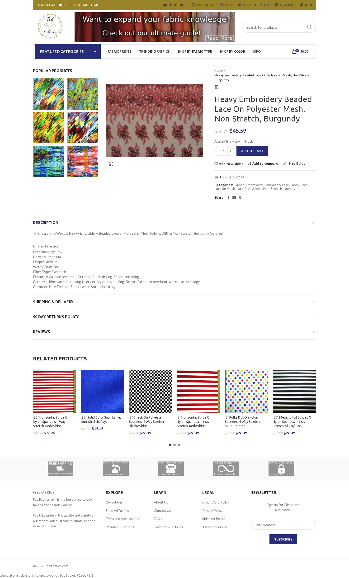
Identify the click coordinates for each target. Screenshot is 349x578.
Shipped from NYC (256, 5)
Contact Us (206, 5)
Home (218, 70)
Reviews (41, 332)
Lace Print (244, 189)
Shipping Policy (213, 519)
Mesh (257, 189)
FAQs (158, 519)
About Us (161, 502)
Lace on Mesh (225, 189)
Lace (304, 185)
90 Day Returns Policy (56, 317)
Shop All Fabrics (117, 510)
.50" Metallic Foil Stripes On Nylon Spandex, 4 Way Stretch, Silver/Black (293, 421)
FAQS (228, 5)
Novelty (289, 189)
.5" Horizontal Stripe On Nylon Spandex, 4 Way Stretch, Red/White (194, 421)
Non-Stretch (272, 189)
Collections (114, 502)
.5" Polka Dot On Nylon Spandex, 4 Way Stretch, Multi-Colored (242, 421)
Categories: (223, 185)
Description (45, 222)
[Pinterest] (240, 197)
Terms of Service (214, 527)
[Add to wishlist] (73, 377)
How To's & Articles (168, 527)
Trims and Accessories (122, 519)
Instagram (176, 5)
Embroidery (254, 185)
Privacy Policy (212, 510)
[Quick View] (73, 398)
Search (310, 27)
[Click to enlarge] (111, 164)
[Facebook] (228, 197)
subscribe (283, 539)
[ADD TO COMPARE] (73, 388)
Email (165, 5)
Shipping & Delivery (53, 302)
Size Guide (296, 163)
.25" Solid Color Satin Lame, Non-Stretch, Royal (101, 419)
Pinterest (181, 5)
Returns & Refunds (120, 527)
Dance (239, 185)
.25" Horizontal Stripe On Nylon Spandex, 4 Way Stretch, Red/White (51, 421)
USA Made (287, 5)
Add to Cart (252, 151)
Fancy (295, 185)
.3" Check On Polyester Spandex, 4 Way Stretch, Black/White (147, 421)
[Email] (234, 197)
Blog (309, 5)
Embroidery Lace (276, 185)
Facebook (170, 5)
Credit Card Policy (215, 502)
